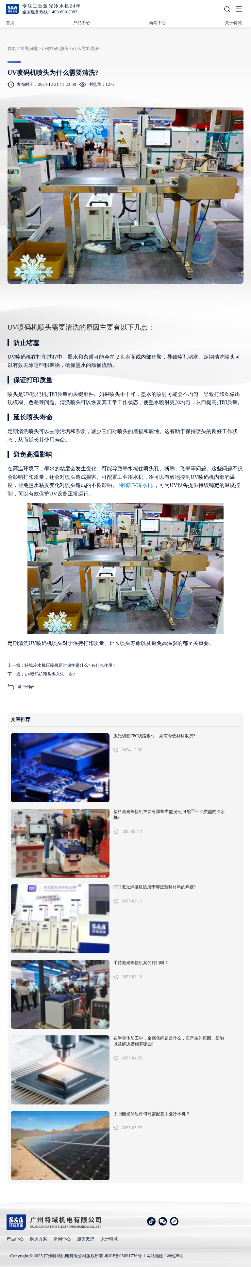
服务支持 (85, 1238)
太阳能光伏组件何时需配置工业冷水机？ (151, 1114)
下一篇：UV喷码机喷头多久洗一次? (41, 674)
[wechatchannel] (174, 1221)
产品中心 (81, 22)
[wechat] (163, 1221)
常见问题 (28, 48)
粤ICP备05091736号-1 (124, 1255)
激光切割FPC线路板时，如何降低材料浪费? (154, 736)
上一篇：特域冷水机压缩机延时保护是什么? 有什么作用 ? (61, 665)
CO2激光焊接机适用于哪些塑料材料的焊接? (154, 887)
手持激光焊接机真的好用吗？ (141, 963)
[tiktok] (151, 1221)
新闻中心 (157, 22)
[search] (227, 9)
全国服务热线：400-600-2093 (49, 11)
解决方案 (38, 1238)
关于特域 (233, 22)
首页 (10, 22)
